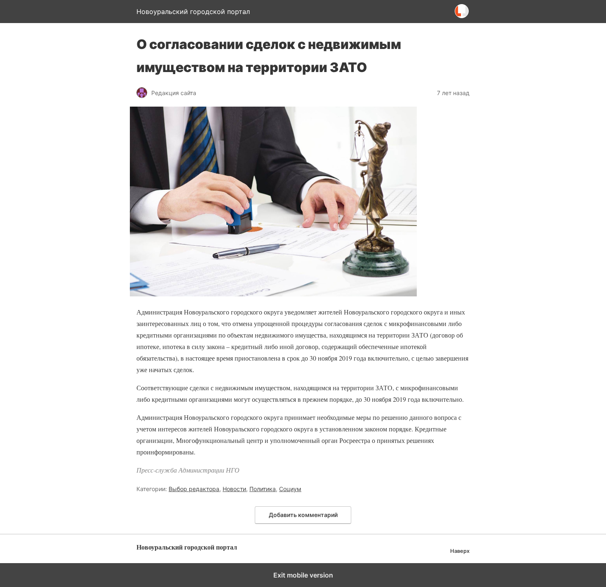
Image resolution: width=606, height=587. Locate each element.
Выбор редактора (194, 488)
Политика (262, 488)
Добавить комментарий (303, 514)
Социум (290, 488)
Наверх (460, 551)
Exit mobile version (303, 575)
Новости (234, 488)
